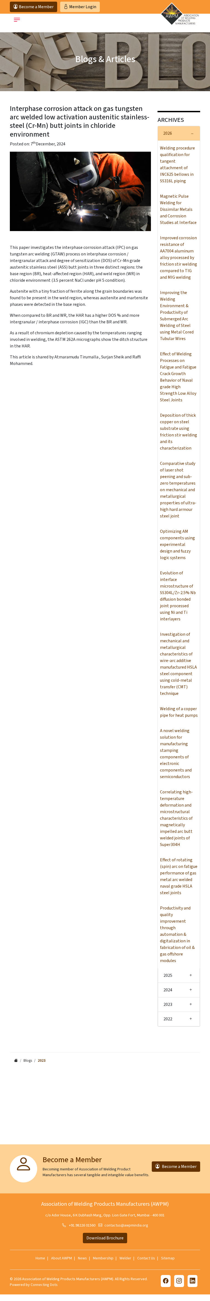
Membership (103, 1258)
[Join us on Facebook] (166, 1281)
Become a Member (179, 1167)
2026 (167, 133)
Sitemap (168, 1258)
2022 (168, 1019)
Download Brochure (105, 1238)
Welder (125, 1258)
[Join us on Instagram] (179, 1281)
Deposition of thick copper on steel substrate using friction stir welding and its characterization (178, 431)
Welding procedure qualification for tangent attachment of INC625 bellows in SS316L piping (177, 164)
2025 (168, 975)
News (82, 1258)
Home (40, 1258)
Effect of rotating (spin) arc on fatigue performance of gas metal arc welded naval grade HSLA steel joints (178, 876)
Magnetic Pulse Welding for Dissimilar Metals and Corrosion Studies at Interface (178, 209)
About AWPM (61, 1258)
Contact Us (146, 1258)
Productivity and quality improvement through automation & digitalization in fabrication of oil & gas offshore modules (177, 934)
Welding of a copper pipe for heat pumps (179, 712)
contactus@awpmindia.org (126, 1225)
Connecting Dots (44, 1285)
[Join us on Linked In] (192, 1281)
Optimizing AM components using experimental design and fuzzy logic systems (177, 544)
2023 (168, 1004)
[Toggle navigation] (17, 20)
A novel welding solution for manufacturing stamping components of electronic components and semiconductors (176, 754)
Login (82, 7)
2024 (168, 990)
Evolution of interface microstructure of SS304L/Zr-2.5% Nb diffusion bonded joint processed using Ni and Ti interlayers (178, 596)
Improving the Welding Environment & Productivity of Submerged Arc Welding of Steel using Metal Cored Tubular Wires (177, 316)
